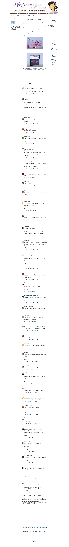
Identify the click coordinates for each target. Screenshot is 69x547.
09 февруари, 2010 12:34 (31, 291)
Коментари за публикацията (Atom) (37, 531)
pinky (25, 190)
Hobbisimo (34, 541)
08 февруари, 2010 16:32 (31, 132)
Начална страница (34, 528)
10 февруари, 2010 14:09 (31, 349)
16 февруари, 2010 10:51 (30, 478)
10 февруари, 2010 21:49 (31, 383)
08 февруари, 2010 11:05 (31, 114)
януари (52, 64)
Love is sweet (54, 57)
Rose (25, 86)
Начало (12, 15)
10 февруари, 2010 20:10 (31, 369)
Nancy (25, 427)
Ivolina (25, 126)
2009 (51, 66)
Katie (25, 181)
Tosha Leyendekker (28, 334)
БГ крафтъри (31, 15)
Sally (25, 343)
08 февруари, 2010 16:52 (31, 143)
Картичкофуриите (36, 68)
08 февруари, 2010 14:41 (31, 123)
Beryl (25, 213)
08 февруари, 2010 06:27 (31, 93)
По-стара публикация (42, 527)
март (52, 48)
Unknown (26, 396)
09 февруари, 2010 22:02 (31, 321)
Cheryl (25, 226)
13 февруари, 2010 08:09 (31, 462)
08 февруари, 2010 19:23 (31, 197)
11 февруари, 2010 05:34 (31, 392)
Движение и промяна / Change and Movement (54, 53)
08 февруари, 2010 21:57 (31, 222)
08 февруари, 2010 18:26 (31, 157)
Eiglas (25, 372)
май (52, 45)
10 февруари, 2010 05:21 (31, 339)
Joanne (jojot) (27, 365)
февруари (53, 49)
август (52, 44)
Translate (52, 26)
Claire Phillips (27, 271)
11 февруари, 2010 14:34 (30, 423)
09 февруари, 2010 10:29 (31, 268)
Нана (29, 28)
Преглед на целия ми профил (15, 30)
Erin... (25, 315)
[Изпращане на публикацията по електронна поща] (23, 71)
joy (24, 324)
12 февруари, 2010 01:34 (31, 437)
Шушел (52, 59)
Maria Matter (27, 481)
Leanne (25, 253)
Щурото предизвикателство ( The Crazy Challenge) (32, 27)
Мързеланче (14, 24)
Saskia (25, 282)
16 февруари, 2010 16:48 (31, 492)
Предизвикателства (21, 15)
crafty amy (26, 441)
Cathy (25, 136)
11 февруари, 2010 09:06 (31, 414)
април (52, 47)
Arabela (25, 117)
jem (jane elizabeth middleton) (30, 295)
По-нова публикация (26, 527)
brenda (25, 97)
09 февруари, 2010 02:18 (31, 249)
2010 (51, 43)
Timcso (25, 466)
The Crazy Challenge (53, 56)
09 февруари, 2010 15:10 (31, 302)
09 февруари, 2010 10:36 (31, 279)
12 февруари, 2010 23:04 (31, 451)
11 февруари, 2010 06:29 (31, 401)
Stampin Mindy (27, 306)
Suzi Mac (26, 240)
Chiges (25, 147)
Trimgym (26, 201)
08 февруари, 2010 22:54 (31, 237)
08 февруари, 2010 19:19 (31, 187)
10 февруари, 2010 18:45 (31, 361)
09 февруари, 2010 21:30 (31, 311)
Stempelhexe (27, 405)
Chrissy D (26, 386)
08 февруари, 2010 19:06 (31, 168)
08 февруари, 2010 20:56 (31, 210)
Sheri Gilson (26, 455)
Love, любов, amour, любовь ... (34, 19)
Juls (25, 172)
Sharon (25, 417)
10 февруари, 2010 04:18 (31, 330)
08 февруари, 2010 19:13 (31, 177)
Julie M (25, 352)
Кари (32, 28)
